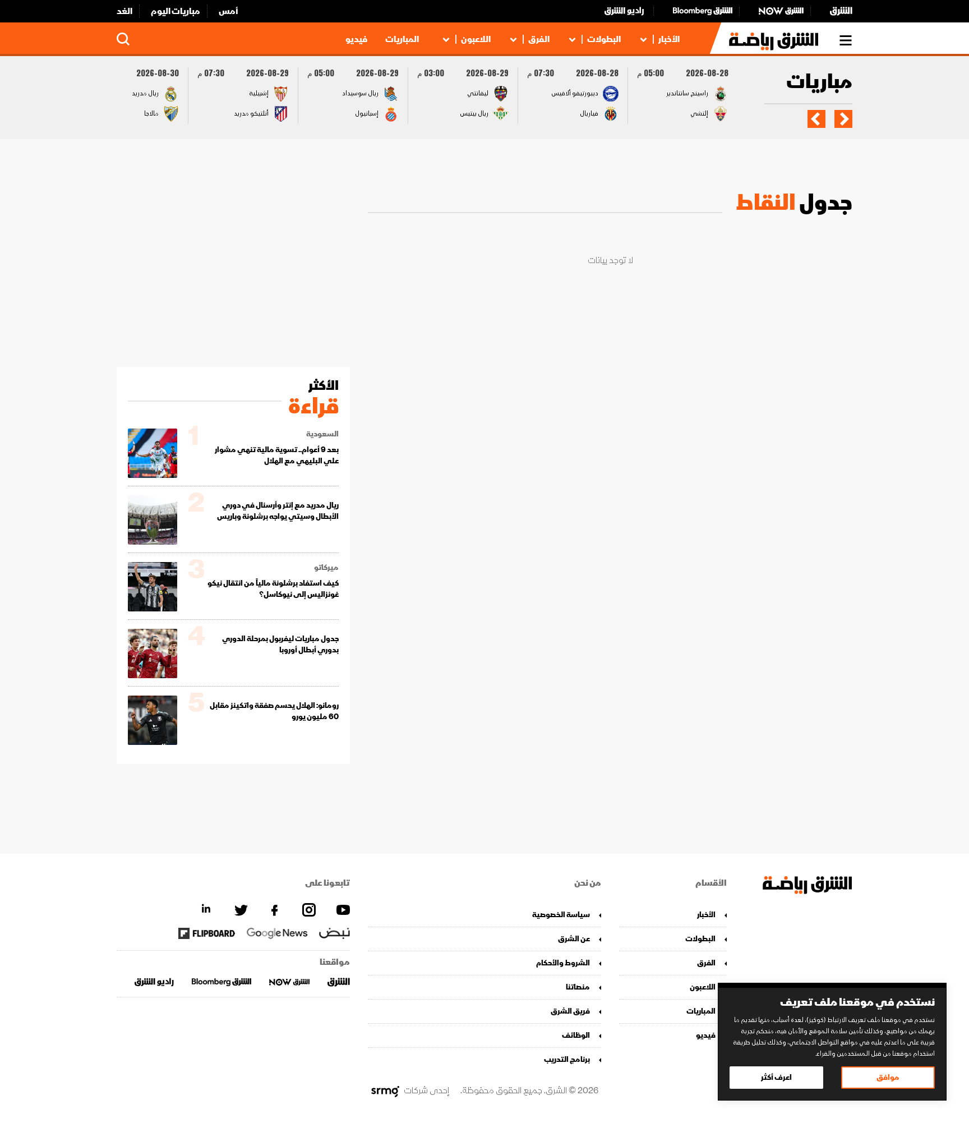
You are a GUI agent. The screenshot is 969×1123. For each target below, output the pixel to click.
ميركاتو (326, 567)
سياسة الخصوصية (561, 914)
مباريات (819, 82)
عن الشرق (574, 938)
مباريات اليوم (175, 11)
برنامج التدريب (567, 1059)
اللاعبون (476, 39)
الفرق (539, 39)
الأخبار (669, 39)
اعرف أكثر (776, 1077)
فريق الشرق (570, 1011)
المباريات (402, 39)
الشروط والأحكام (563, 962)
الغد (124, 11)
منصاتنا (578, 987)
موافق (887, 1077)
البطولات (604, 39)
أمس (228, 11)
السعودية (322, 434)
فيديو (356, 39)
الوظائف (576, 1035)
